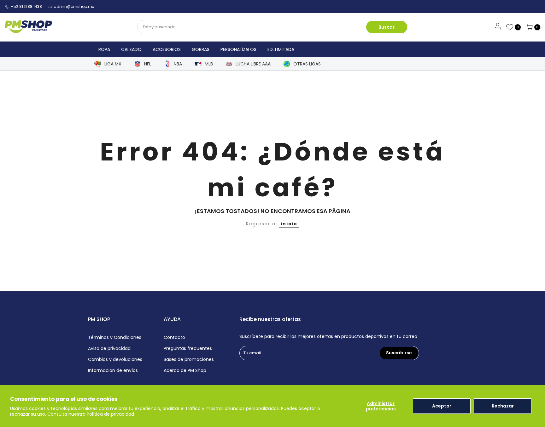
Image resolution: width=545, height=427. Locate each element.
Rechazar (503, 406)
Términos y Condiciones (114, 337)
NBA (178, 64)
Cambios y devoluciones (115, 359)
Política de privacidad (110, 414)
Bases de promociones (189, 359)
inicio (289, 224)
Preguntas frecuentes (188, 348)
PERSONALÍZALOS (238, 49)
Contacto (174, 337)
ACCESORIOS (167, 49)
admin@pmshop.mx (74, 6)
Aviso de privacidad (109, 348)
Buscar (386, 27)
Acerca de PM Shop (185, 370)
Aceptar (441, 406)
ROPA (104, 49)
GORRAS (200, 49)
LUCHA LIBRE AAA (253, 64)
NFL (147, 64)
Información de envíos (113, 370)
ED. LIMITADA (280, 49)
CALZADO (131, 49)
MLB (209, 64)
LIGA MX (112, 64)
